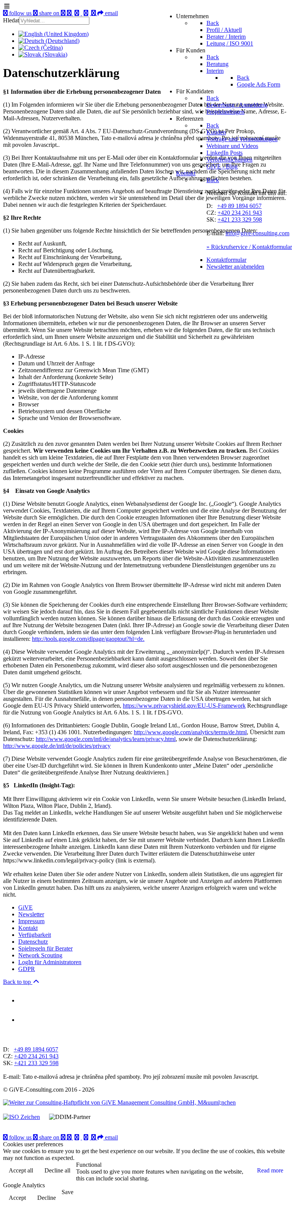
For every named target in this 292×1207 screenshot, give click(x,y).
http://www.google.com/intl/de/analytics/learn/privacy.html (106, 739)
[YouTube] (64, 1137)
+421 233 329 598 (239, 219)
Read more (270, 1170)
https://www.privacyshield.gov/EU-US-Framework (184, 705)
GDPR (26, 969)
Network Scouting (40, 955)
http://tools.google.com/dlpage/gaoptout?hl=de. (88, 639)
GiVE (25, 907)
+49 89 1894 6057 (239, 206)
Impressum (31, 921)
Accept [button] (17, 1197)
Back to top (17, 982)
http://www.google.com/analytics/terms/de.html (190, 732)
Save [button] (67, 1192)
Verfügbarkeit (34, 935)
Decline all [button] (57, 1170)
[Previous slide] (9, 1036)
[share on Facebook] (77, 1137)
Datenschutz (33, 941)
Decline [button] (46, 1197)
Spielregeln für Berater (45, 948)
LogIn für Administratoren (49, 962)
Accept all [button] (21, 1170)
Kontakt (28, 928)
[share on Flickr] (94, 1137)
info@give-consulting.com (257, 233)
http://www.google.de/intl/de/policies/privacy (57, 746)
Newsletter (31, 914)
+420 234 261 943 (239, 212)
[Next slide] (22, 1036)
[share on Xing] (70, 1137)
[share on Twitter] (86, 1137)
